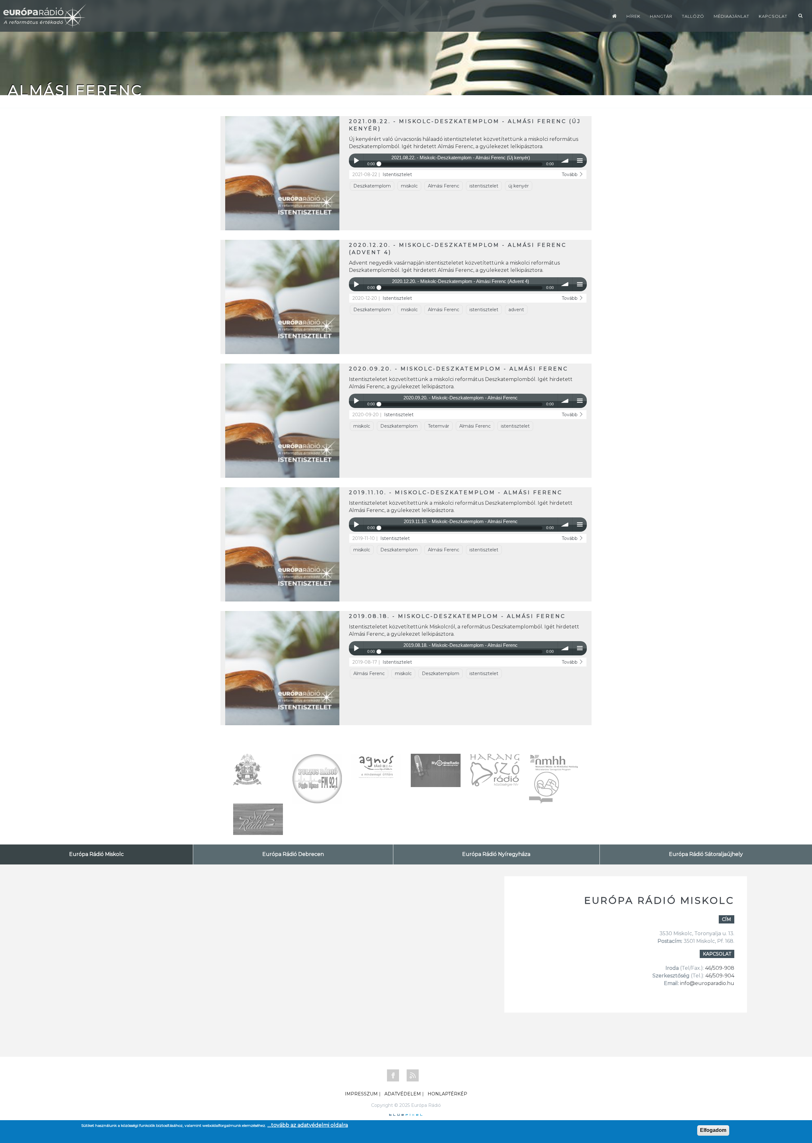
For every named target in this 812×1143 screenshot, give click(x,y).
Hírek (633, 16)
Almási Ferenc (443, 186)
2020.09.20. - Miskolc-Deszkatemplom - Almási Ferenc (458, 369)
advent (516, 309)
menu (580, 161)
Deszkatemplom (372, 186)
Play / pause (356, 161)
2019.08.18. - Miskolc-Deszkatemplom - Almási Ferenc (457, 616)
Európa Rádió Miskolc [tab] (96, 854)
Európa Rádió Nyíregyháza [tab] (496, 854)
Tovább (570, 174)
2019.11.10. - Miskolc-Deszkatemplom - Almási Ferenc (455, 492)
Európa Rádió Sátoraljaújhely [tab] (706, 854)
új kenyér (518, 186)
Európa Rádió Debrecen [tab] (293, 854)
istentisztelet (483, 186)
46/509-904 (719, 976)
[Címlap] (614, 16)
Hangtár (661, 16)
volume (565, 161)
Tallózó (693, 16)
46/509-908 (719, 968)
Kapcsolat (773, 16)
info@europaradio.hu (707, 983)
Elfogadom (713, 1130)
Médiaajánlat (731, 16)
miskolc (409, 186)
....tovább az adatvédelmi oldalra (307, 1125)
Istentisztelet (397, 174)
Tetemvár (438, 426)
